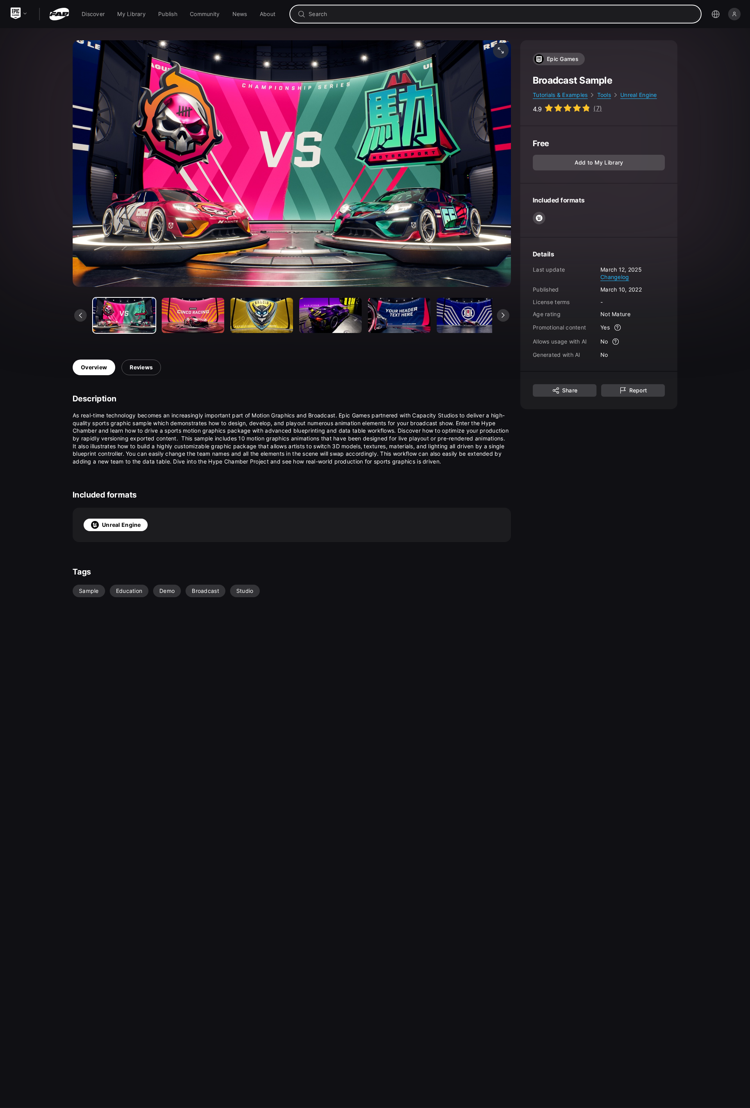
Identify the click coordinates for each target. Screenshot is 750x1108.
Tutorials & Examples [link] (560, 94)
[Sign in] (734, 14)
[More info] (617, 327)
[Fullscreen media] (501, 50)
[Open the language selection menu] (715, 14)
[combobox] (501, 14)
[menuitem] (93, 14)
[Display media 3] (330, 315)
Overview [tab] (94, 367)
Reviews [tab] (141, 367)
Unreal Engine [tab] (121, 524)
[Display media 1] (193, 315)
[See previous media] (80, 315)
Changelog (614, 277)
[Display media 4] (399, 315)
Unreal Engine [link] (638, 94)
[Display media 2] (261, 315)
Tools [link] (604, 94)
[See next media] (503, 315)
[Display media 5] (468, 315)
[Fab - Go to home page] (59, 14)
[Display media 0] (124, 315)
